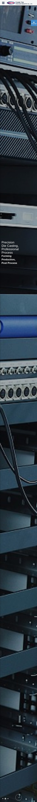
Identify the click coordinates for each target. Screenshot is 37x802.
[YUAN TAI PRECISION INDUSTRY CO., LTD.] (19, 2)
